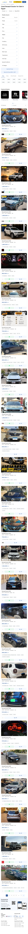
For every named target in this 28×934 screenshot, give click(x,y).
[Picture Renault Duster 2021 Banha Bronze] (14, 318)
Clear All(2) (17, 11)
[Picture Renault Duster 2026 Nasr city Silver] (14, 174)
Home (15, 915)
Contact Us (16, 916)
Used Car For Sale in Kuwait (19, 922)
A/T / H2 (22, 362)
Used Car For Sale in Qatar (19, 925)
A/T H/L (15, 479)
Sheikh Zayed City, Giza (7, 449)
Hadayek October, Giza (7, 304)
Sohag (4, 479)
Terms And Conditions (18, 917)
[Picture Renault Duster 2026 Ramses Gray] (14, 843)
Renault (11, 188)
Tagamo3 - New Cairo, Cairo (7, 362)
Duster (14, 188)
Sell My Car (18, 1)
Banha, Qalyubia (5, 333)
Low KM (3, 510)
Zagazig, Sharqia (6, 597)
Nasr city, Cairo (5, 246)
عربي (11, 1)
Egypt (9, 916)
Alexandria (5, 275)
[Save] (25, 110)
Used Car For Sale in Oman (19, 926)
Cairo (4, 829)
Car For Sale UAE (4, 924)
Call (21, 134)
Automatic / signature (20, 508)
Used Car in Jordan (17, 924)
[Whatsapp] (9, 134)
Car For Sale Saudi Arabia (5, 925)
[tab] (3, 76)
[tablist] (14, 76)
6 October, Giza (5, 508)
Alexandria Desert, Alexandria (8, 887)
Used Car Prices (10, 69)
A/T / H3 (18, 333)
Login (24, 1)
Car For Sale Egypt (4, 922)
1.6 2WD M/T (17, 743)
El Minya (4, 743)
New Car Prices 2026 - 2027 (10, 72)
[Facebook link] (14, 916)
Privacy (15, 919)
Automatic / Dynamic (20, 685)
